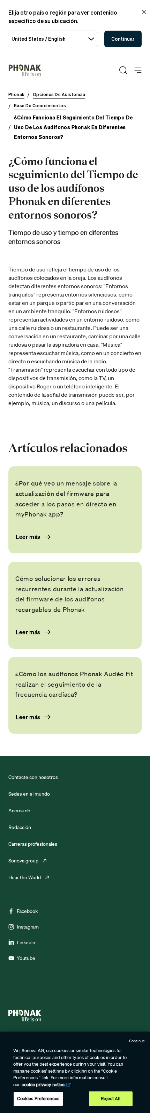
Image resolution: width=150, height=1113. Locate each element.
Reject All (110, 1099)
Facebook (27, 911)
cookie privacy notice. (44, 1085)
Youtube (26, 958)
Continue (137, 1041)
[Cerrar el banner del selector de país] (144, 12)
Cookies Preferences (38, 1099)
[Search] (123, 70)
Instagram (28, 927)
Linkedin (26, 942)
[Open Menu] (138, 70)
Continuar (123, 38)
